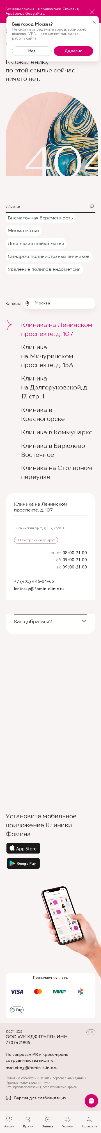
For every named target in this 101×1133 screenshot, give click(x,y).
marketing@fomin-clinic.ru (32, 1068)
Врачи (28, 1126)
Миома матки (23, 230)
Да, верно (73, 51)
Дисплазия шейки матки (36, 243)
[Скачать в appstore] (50, 848)
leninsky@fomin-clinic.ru (39, 589)
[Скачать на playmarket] (50, 863)
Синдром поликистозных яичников (49, 256)
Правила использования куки (28, 1083)
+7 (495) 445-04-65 (34, 582)
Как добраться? (33, 621)
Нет (32, 51)
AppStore (13, 13)
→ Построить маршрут (36, 540)
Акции (9, 1126)
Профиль (89, 1126)
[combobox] (59, 303)
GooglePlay (34, 13)
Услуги (67, 1126)
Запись (47, 1126)
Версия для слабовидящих (40, 1098)
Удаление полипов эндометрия (44, 269)
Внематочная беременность (40, 218)
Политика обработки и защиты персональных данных (46, 1078)
